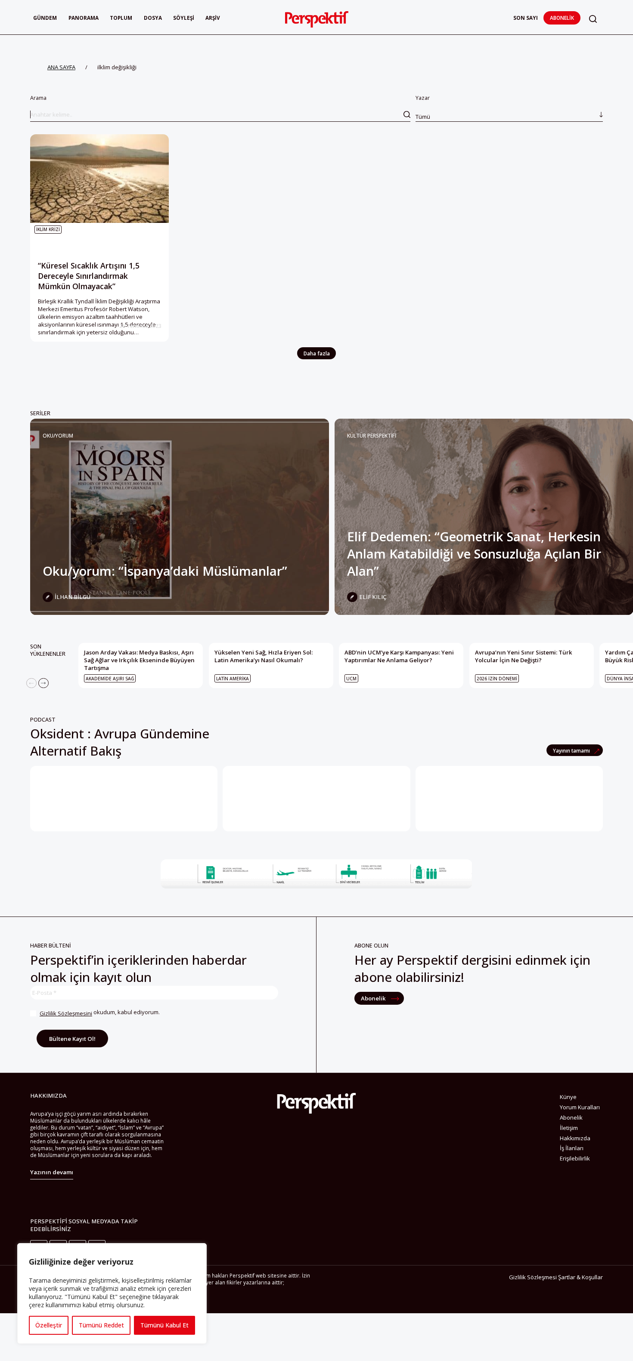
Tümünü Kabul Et (164, 1325)
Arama (38, 98)
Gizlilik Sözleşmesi (533, 1277)
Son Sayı (525, 17)
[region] (112, 1293)
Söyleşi (183, 17)
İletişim (569, 1128)
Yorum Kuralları (580, 1107)
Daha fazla (317, 353)
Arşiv (212, 17)
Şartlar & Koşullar (580, 1277)
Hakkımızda (575, 1138)
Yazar (423, 107)
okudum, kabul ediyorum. (100, 1012)
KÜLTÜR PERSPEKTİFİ (371, 435)
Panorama (83, 17)
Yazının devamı (51, 1172)
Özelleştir (48, 1325)
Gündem (45, 17)
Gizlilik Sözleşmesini (66, 1013)
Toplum (121, 17)
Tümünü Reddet (101, 1325)
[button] (592, 18)
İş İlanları (571, 1148)
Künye (568, 1097)
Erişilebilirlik (575, 1158)
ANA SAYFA (61, 67)
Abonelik (562, 17)
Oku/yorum (58, 435)
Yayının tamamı (572, 750)
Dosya (153, 17)
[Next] (43, 683)
